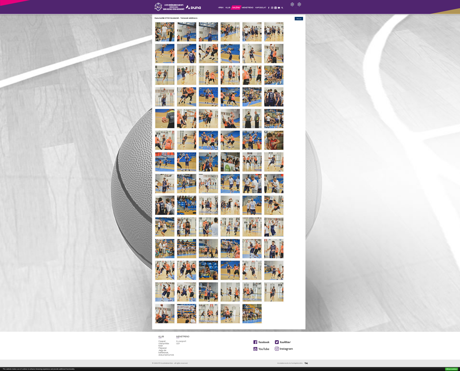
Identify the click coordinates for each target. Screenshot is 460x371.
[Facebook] (269, 7)
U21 (178, 343)
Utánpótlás (163, 343)
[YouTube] (279, 7)
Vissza (298, 18)
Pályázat (162, 348)
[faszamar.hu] (305, 363)
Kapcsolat (260, 8)
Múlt (160, 346)
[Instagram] (272, 7)
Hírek (221, 8)
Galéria (236, 8)
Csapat (162, 341)
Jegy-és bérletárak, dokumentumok (166, 352)
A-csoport (181, 341)
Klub (228, 8)
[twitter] (275, 7)
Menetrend (247, 8)
